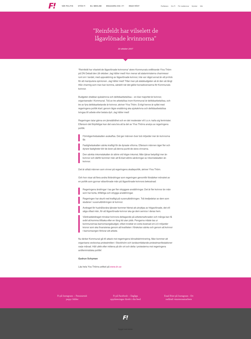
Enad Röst (134, 6)
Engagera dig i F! (115, 6)
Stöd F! (82, 6)
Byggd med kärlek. (125, 329)
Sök (201, 6)
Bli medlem (96, 6)
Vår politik (67, 6)
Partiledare (164, 6)
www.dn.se (115, 266)
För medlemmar (183, 6)
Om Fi (173, 6)
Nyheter (194, 6)
